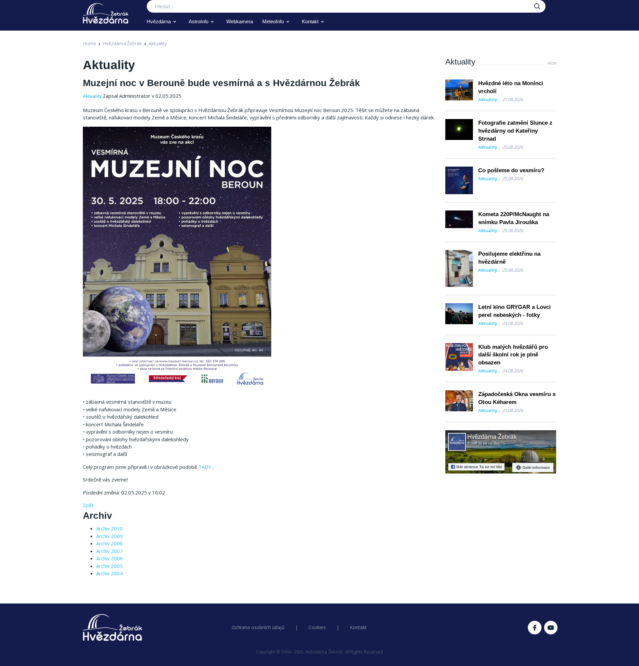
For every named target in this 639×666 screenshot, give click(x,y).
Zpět (88, 505)
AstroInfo (198, 21)
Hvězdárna (159, 21)
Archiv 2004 (109, 573)
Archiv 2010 (109, 528)
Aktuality (157, 43)
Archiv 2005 (109, 566)
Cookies (317, 627)
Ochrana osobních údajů (258, 627)
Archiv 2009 (109, 536)
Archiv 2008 (109, 543)
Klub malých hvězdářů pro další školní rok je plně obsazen (513, 355)
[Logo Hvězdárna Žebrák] (105, 13)
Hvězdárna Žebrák (122, 43)
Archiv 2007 (109, 551)
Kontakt (310, 21)
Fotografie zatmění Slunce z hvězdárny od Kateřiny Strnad (515, 131)
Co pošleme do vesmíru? (511, 170)
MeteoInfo (273, 21)
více (551, 63)
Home (89, 43)
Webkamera (239, 21)
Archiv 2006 (109, 558)
